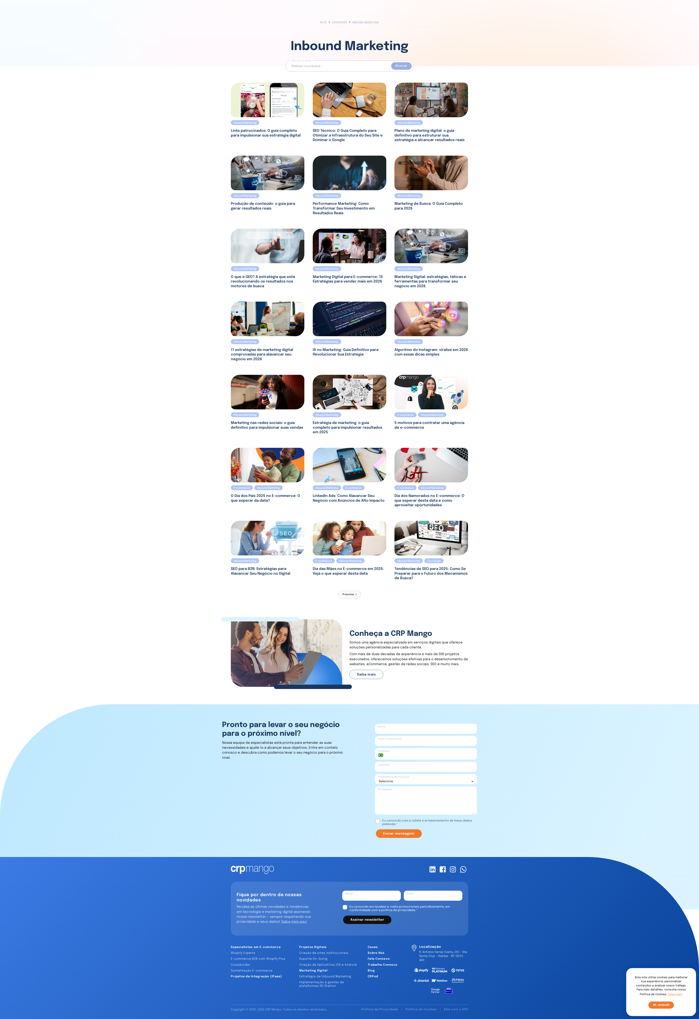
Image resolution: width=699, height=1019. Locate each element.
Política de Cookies (421, 1009)
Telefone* (384, 751)
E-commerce (405, 415)
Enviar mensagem (398, 833)
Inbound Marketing (245, 123)
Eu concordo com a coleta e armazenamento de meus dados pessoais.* (427, 822)
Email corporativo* (390, 739)
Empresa (383, 765)
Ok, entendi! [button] (661, 1005)
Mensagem (385, 789)
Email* (411, 893)
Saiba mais (366, 674)
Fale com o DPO (456, 1009)
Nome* (382, 727)
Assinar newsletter (367, 919)
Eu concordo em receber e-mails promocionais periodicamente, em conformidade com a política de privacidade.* (400, 908)
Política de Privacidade (379, 1009)
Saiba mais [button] (675, 994)
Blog (323, 22)
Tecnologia (434, 561)
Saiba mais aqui (294, 921)
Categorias (339, 22)
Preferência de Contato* (394, 777)
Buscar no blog (301, 61)
